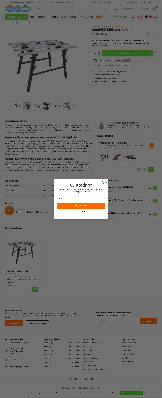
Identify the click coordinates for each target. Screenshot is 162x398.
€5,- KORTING (81, 205)
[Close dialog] (105, 182)
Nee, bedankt (81, 212)
